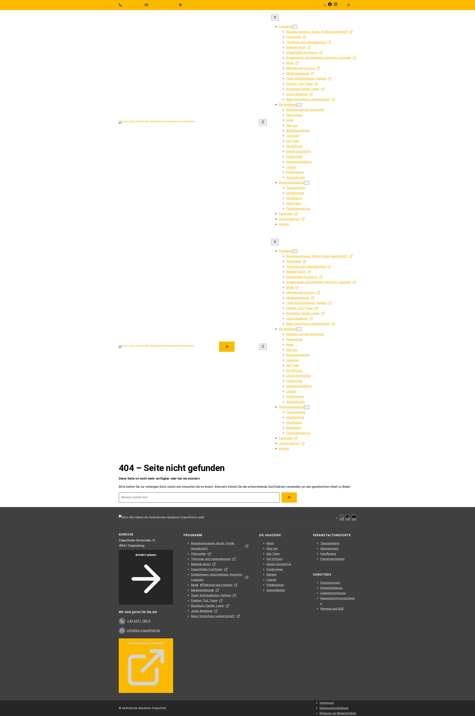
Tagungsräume (329, 543)
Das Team (273, 554)
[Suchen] (289, 497)
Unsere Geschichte (278, 564)
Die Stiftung (274, 559)
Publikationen (275, 585)
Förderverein (274, 569)
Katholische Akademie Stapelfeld (144, 708)
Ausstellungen (275, 590)
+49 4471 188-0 (132, 5)
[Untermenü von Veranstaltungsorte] (306, 183)
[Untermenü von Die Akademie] (299, 105)
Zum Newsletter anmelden (145, 643)
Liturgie (271, 580)
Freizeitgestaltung (332, 559)
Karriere (271, 574)
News (270, 543)
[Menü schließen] (275, 17)
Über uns (272, 548)
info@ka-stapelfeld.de (162, 5)
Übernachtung (329, 548)
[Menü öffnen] (263, 122)
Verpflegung (328, 554)
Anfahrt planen (145, 555)
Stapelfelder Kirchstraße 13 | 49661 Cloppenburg (212, 5)
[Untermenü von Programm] (294, 27)
